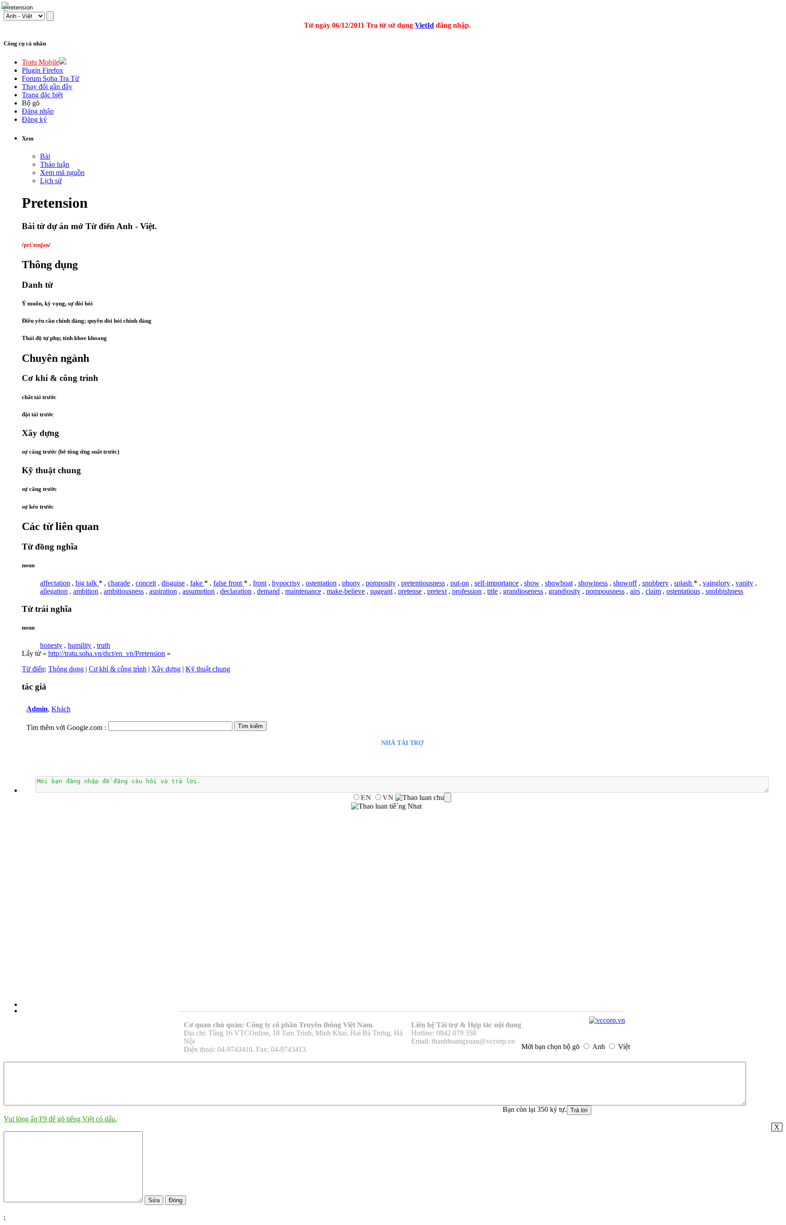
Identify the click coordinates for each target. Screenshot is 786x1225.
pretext (437, 591)
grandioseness (523, 591)
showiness (593, 583)
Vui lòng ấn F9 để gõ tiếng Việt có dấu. (60, 1119)
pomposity (381, 583)
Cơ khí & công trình (117, 669)
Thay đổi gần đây (47, 86)
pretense (410, 591)
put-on (459, 583)
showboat (559, 583)
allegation (54, 591)
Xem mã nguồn (62, 172)
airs (635, 591)
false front (228, 583)
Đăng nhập (38, 111)
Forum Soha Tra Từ (50, 78)
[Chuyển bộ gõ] (6, 6)
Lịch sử (51, 181)
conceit (146, 583)
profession (467, 591)
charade (119, 583)
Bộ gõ (31, 103)
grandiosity (564, 591)
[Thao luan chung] (423, 798)
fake (197, 583)
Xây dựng (166, 669)
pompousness (605, 591)
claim (653, 591)
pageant (381, 591)
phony (351, 583)
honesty (51, 645)
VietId (424, 25)
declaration (236, 591)
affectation (55, 583)
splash (684, 583)
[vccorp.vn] (607, 1020)
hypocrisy (286, 583)
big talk (87, 583)
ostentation (321, 583)
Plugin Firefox (42, 70)
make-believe (346, 591)
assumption (198, 591)
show (531, 583)
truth (103, 645)
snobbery (655, 583)
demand (268, 591)
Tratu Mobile (40, 62)
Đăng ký (34, 119)
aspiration (163, 591)
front (260, 583)
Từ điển (33, 669)
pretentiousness (423, 583)
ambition (85, 591)
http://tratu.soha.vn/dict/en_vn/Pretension (106, 653)
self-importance (496, 583)
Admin (37, 709)
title (492, 591)
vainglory (716, 583)
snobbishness (724, 591)
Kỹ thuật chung (208, 669)
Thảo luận (54, 164)
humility (79, 645)
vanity (744, 583)
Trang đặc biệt (42, 95)
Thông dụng (66, 669)
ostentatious (683, 591)
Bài (45, 156)
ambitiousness (124, 591)
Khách (61, 709)
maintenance (303, 591)
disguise (173, 583)
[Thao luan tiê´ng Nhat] (386, 806)
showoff (625, 583)
